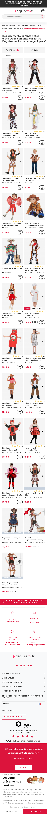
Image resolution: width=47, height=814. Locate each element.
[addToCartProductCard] (20, 97)
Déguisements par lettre (12, 28)
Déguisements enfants (19, 25)
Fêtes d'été (34, 25)
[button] (23, 704)
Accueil (5, 25)
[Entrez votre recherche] (42, 17)
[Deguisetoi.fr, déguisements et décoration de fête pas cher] (23, 11)
